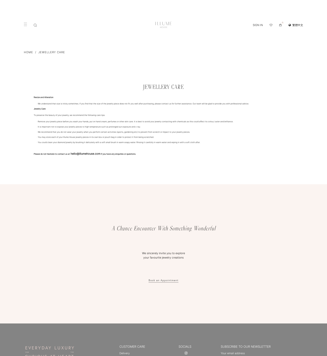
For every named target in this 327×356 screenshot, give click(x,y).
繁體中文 (297, 25)
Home (28, 52)
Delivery (124, 353)
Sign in (258, 25)
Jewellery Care (51, 52)
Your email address (233, 353)
